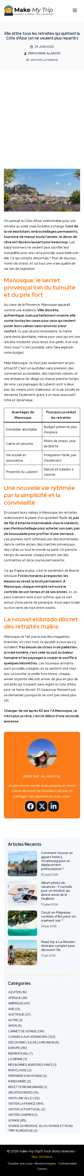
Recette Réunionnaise (25, 1087)
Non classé (17, 1070)
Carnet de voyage (22, 1031)
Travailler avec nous (19, 1163)
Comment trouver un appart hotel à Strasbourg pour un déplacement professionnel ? (57, 861)
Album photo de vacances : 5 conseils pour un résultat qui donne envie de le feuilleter (56, 891)
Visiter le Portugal (24, 1109)
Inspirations (18, 1054)
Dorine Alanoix (47, 53)
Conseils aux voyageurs (27, 1037)
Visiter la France (44, 60)
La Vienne (15, 1059)
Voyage (14, 1120)
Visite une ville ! (20, 1098)
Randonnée (17, 1081)
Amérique (15, 1003)
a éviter (14, 992)
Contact (42, 1169)
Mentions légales (45, 1163)
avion (12, 1026)
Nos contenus (42, 1156)
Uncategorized (20, 1092)
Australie (16, 1014)
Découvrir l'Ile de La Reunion (31, 1042)
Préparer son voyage (25, 1076)
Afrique (14, 998)
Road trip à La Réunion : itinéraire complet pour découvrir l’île (58, 946)
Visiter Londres (21, 1115)
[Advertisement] (42, 114)
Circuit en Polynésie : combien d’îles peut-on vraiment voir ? (58, 916)
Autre (13, 1020)
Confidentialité (67, 1163)
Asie (11, 1009)
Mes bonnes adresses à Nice (30, 1065)
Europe (14, 1048)
